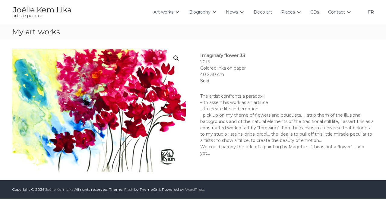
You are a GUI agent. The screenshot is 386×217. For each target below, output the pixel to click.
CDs (314, 12)
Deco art (263, 12)
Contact (336, 12)
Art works (163, 12)
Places (288, 12)
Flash (128, 189)
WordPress (194, 189)
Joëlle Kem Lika (59, 189)
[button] (176, 58)
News (232, 12)
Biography (199, 12)
